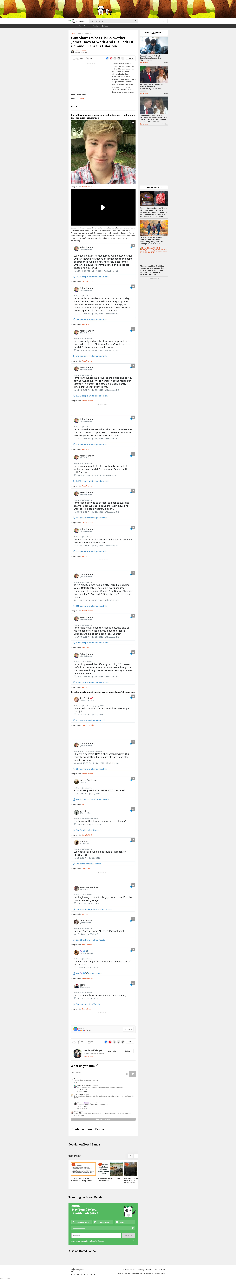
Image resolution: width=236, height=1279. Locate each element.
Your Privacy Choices (128, 1270)
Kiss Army (80, 1103)
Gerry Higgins (78, 1112)
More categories (79, 1228)
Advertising (140, 1270)
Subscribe (128, 1235)
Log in (164, 21)
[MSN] (91, 1274)
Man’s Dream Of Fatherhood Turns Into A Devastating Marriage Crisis (151, 58)
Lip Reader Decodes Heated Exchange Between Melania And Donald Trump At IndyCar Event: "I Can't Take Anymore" (154, 118)
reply (82, 1082)
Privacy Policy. (101, 1241)
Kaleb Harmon (87, 187)
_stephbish (86, 869)
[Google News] (94, 1274)
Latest (86, 26)
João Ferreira (78, 1094)
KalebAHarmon (87, 281)
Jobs (155, 1270)
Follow (127, 1051)
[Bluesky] (84, 1274)
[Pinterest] (78, 1274)
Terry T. (76, 1079)
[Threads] (88, 1274)
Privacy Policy (148, 1273)
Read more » (88, 1056)
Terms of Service (160, 1273)
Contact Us (162, 1270)
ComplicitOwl (87, 835)
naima (84, 804)
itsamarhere (86, 1009)
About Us (148, 1270)
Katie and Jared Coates (84, 1085)
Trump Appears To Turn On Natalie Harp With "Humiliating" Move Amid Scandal (151, 88)
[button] (130, 1156)
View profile (112, 1051)
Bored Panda (77, 1270)
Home (70, 26)
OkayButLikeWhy (88, 725)
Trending (78, 26)
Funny (74, 33)
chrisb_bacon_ (87, 945)
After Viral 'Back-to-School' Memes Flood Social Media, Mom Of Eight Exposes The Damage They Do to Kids (152, 240)
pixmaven (85, 914)
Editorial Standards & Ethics (133, 1273)
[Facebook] (71, 1274)
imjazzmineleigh (88, 978)
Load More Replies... (82, 1091)
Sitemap (120, 1273)
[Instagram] (74, 1274)
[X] (81, 1274)
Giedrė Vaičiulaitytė (80, 51)
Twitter (81, 98)
